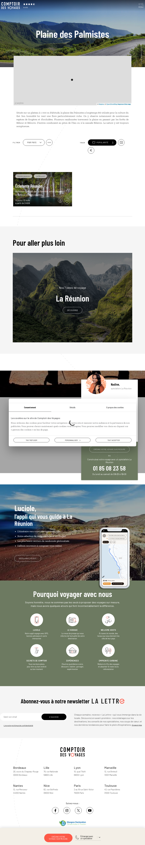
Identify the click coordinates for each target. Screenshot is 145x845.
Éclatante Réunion (28, 185)
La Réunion (72, 294)
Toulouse (110, 785)
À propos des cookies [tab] (115, 407)
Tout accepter (113, 440)
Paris (77, 785)
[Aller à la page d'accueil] (11, 5)
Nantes (18, 785)
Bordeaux (19, 767)
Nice (47, 785)
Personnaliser (71, 440)
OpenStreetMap (111, 104)
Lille (46, 767)
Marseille (110, 767)
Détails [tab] (72, 407)
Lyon (77, 767)
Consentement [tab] (30, 407)
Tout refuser (31, 440)
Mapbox (101, 104)
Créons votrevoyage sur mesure (58, 838)
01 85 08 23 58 (109, 468)
